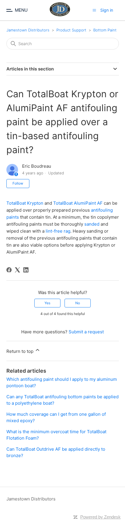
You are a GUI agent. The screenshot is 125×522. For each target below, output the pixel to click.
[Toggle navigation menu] (94, 10)
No (77, 303)
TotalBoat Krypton (24, 203)
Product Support (71, 30)
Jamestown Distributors (27, 30)
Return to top (20, 351)
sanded (91, 224)
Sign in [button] (106, 10)
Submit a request (86, 332)
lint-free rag (58, 231)
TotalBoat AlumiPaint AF (78, 203)
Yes (47, 303)
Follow (17, 183)
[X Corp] (17, 269)
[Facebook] (9, 269)
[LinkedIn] (25, 269)
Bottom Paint (105, 30)
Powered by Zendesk (100, 516)
